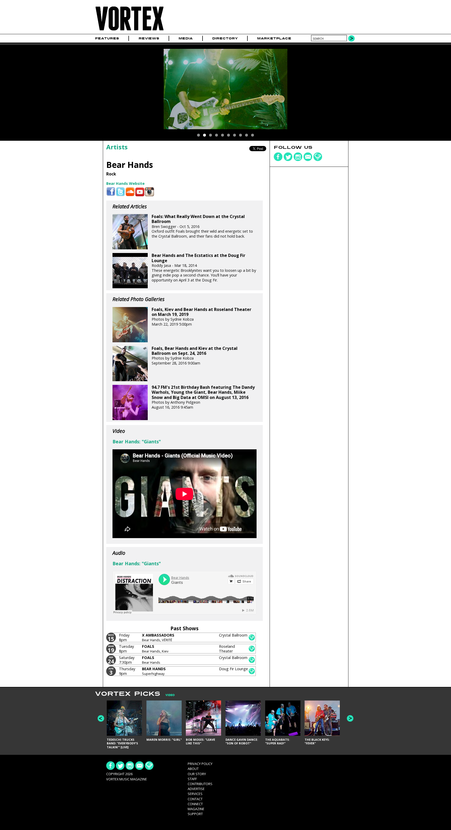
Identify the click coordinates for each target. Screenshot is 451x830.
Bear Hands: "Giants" (136, 441)
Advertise (196, 788)
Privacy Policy (200, 763)
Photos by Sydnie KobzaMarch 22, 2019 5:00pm (201, 317)
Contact (195, 799)
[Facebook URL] (110, 191)
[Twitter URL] (120, 191)
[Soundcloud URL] (130, 191)
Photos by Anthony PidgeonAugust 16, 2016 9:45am (203, 397)
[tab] (167, 695)
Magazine (196, 809)
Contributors (200, 783)
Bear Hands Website (125, 183)
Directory (225, 38)
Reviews (149, 38)
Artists (117, 147)
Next (350, 718)
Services (195, 793)
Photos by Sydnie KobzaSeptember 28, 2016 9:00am (195, 356)
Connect (195, 804)
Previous (101, 718)
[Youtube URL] (139, 191)
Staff (192, 778)
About (193, 768)
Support (195, 813)
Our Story (197, 774)
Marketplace (274, 38)
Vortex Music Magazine (126, 779)
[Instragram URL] (149, 191)
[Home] (129, 31)
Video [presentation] (170, 695)
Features (107, 38)
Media (186, 38)
